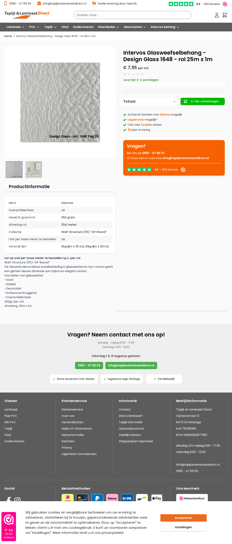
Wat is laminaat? (131, 416)
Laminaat (11, 409)
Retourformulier (73, 435)
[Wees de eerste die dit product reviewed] (134, 74)
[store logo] (28, 15)
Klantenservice (72, 409)
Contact (125, 409)
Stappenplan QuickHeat (136, 441)
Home (8, 36)
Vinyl (7, 435)
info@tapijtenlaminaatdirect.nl (64, 3)
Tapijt (8, 428)
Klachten (68, 441)
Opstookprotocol (131, 428)
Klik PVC (10, 422)
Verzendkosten (72, 422)
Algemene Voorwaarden (79, 454)
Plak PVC (10, 416)
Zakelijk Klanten (130, 435)
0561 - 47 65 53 (20, 3)
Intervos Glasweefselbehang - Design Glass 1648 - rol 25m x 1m (56, 36)
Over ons (68, 416)
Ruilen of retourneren (77, 428)
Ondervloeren (14, 441)
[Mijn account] (217, 15)
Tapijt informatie (130, 422)
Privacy (67, 448)
